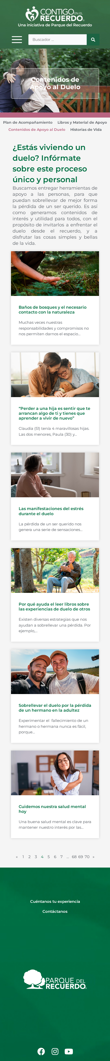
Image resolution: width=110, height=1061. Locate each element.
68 (74, 857)
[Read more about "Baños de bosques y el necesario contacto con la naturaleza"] (55, 273)
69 (81, 857)
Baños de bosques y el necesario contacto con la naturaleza (52, 310)
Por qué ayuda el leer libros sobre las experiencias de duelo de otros (54, 607)
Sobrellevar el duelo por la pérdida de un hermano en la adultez (55, 708)
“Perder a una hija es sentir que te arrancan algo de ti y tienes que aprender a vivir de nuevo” (54, 413)
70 (87, 857)
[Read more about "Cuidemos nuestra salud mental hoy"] (55, 773)
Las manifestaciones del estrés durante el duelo (51, 511)
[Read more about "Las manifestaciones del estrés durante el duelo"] (55, 475)
